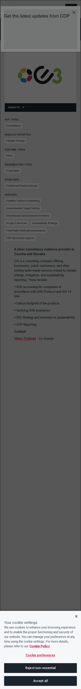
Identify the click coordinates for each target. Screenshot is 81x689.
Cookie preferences (40, 655)
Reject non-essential (40, 668)
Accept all (40, 681)
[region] (40, 650)
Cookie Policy (39, 646)
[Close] (76, 616)
